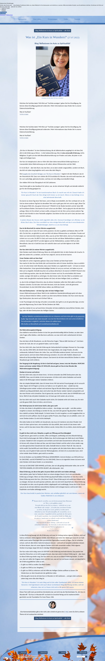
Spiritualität (22, 19)
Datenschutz (9, 15)
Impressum (2, 15)
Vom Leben (37, 19)
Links (66, 19)
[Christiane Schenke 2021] (52, 608)
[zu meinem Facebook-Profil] (86, 19)
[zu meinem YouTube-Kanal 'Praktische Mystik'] (93, 19)
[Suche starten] (86, 656)
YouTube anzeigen (24, 114)
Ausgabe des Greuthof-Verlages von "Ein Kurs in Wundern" (41, 174)
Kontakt (77, 19)
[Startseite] (11, 19)
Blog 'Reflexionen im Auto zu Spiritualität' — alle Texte (52, 30)
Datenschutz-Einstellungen (7, 3)
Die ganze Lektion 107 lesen (53, 530)
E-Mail (66, 612)
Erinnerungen (52, 19)
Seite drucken (82, 652)
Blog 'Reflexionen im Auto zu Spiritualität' (52, 43)
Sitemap (63, 652)
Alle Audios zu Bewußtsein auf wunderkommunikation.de (40, 324)
